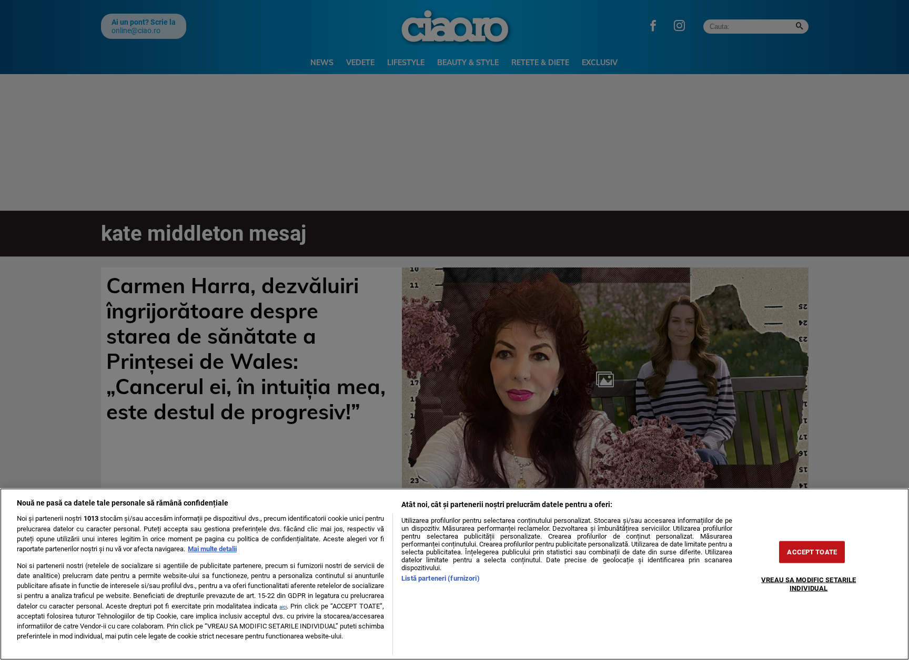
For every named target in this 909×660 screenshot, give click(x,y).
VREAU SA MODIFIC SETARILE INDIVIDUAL (808, 584)
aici (283, 606)
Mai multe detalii (212, 549)
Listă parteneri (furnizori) (440, 578)
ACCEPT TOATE (812, 552)
